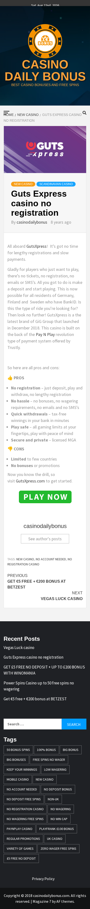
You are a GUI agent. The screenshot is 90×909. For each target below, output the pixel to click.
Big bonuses (16, 759)
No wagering (61, 809)
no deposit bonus (58, 789)
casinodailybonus (32, 222)
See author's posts (45, 538)
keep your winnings (22, 769)
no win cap (59, 819)
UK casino (54, 838)
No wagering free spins (25, 819)
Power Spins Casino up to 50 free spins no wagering (39, 686)
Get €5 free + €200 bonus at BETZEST (36, 581)
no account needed (51, 559)
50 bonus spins (18, 750)
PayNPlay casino (19, 829)
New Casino (23, 184)
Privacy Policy (43, 878)
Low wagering (55, 769)
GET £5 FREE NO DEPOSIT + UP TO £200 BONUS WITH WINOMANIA (44, 670)
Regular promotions (23, 838)
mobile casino (18, 779)
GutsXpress (36, 246)
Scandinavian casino (56, 184)
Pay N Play (45, 334)
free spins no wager (49, 759)
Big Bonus (70, 750)
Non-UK (53, 799)
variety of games (20, 848)
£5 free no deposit (21, 858)
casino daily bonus (45, 70)
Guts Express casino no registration (33, 657)
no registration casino (25, 809)
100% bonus (46, 750)
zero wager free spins (58, 848)
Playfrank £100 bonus (56, 829)
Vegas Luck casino (62, 596)
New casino (25, 559)
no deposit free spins (24, 799)
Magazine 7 (42, 901)
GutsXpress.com (30, 481)
